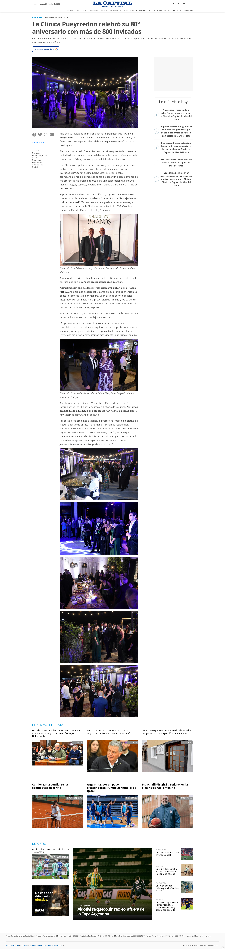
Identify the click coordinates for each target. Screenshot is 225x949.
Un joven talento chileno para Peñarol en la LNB (167, 888)
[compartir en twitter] (41, 135)
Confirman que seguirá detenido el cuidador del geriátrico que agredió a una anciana (166, 732)
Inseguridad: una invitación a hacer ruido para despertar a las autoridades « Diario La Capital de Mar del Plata (173, 148)
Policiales (129, 10)
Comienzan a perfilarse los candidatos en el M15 (50, 786)
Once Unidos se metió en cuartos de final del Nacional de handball (166, 871)
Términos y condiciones (53, 945)
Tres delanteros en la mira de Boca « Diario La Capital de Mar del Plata (174, 162)
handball (160, 866)
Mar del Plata (38, 165)
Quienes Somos (36, 945)
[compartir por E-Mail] (53, 135)
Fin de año (37, 160)
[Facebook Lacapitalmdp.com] (173, 3)
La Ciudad (69, 10)
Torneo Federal (61, 857)
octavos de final (74, 798)
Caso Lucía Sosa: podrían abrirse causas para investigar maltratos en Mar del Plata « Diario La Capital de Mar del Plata (174, 179)
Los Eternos (38, 162)
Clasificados (174, 10)
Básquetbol (131, 798)
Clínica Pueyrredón (41, 155)
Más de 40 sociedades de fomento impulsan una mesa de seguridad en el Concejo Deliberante (56, 733)
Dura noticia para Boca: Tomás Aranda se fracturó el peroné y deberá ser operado (167, 906)
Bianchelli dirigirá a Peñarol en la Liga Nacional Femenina (165, 786)
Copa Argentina (83, 905)
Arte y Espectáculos (111, 10)
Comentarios (38, 142)
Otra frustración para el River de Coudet (167, 853)
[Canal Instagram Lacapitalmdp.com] (189, 3)
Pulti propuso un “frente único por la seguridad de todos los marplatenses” (108, 732)
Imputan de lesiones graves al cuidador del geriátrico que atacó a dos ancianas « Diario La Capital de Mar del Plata (174, 131)
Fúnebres (188, 10)
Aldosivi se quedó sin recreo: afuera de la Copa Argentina (110, 911)
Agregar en (46, 49)
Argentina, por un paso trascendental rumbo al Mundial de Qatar (111, 788)
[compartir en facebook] (35, 135)
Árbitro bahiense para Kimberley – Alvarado (50, 850)
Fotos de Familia (157, 10)
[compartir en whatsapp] (47, 135)
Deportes (93, 10)
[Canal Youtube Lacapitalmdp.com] (184, 3)
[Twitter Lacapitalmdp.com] (178, 3)
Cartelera (141, 10)
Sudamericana (161, 850)
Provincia (81, 10)
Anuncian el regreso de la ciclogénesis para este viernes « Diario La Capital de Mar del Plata (174, 115)
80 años (36, 153)
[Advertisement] (173, 73)
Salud (36, 167)
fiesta (36, 158)
